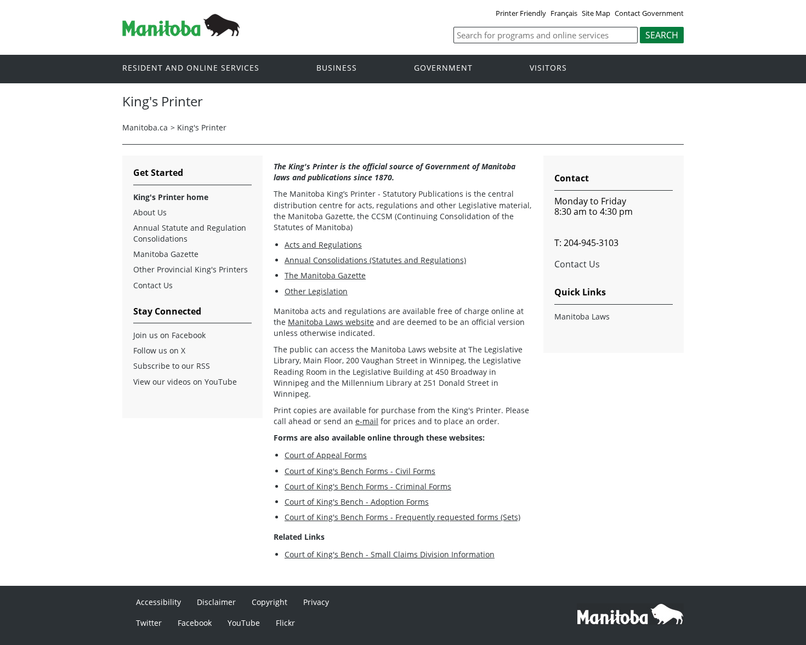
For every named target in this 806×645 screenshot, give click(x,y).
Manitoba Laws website (331, 322)
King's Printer (201, 127)
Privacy (316, 602)
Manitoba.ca (145, 127)
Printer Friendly (521, 13)
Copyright (269, 602)
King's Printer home (170, 197)
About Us (150, 212)
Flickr (285, 623)
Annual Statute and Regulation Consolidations (189, 233)
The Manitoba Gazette (325, 275)
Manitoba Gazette (165, 254)
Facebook (195, 623)
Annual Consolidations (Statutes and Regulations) (375, 260)
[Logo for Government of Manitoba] (181, 33)
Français (563, 13)
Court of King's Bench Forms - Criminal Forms (368, 486)
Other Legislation (316, 291)
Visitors (548, 68)
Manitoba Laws (582, 316)
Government (443, 68)
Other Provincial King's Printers (190, 269)
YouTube (244, 623)
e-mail (366, 421)
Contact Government (649, 13)
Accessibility (158, 602)
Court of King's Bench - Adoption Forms (357, 501)
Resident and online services (190, 68)
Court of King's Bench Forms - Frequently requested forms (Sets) (402, 517)
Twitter (149, 623)
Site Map (596, 13)
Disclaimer (216, 602)
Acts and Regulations (323, 244)
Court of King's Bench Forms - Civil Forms (360, 471)
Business (336, 68)
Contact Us (153, 285)
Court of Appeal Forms (326, 455)
